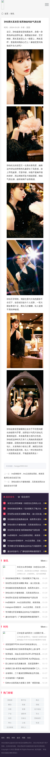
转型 (9, 718)
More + (44, 560)
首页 (6, 13)
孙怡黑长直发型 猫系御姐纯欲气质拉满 (23, 529)
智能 (37, 704)
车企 (37, 713)
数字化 (23, 700)
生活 (29, 737)
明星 (23, 737)
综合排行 (25, 496)
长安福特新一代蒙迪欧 (14, 678)
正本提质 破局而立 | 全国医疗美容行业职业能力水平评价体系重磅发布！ (32, 633)
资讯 (12, 13)
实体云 (23, 718)
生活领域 (10, 727)
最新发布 (9, 496)
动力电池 (37, 709)
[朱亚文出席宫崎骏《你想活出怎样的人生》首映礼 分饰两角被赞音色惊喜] (9, 575)
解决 (9, 704)
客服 (23, 704)
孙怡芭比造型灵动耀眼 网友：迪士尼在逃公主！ (27, 513)
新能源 (9, 700)
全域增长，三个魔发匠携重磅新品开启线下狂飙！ (26, 673)
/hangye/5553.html (21, 466)
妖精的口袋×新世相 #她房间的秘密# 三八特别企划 (26, 668)
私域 (37, 722)
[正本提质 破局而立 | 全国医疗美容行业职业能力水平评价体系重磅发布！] (9, 641)
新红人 (23, 727)
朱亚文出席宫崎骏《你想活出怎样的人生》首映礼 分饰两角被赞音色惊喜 (32, 567)
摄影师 (23, 713)
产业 (9, 713)
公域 (23, 722)
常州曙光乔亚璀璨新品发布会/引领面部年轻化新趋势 (27, 612)
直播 (23, 709)
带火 (9, 722)
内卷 (9, 709)
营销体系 (37, 718)
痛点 (37, 700)
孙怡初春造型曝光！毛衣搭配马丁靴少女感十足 (27, 508)
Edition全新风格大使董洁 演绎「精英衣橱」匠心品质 (27, 682)
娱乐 (18, 737)
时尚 (13, 737)
